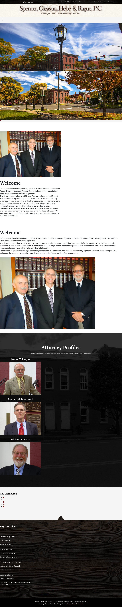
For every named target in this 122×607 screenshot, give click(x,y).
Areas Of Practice (95, 2)
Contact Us (109, 2)
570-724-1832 (29, 2)
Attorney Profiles (78, 2)
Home (56, 2)
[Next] (1, 121)
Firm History (65, 2)
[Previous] (0, 121)
